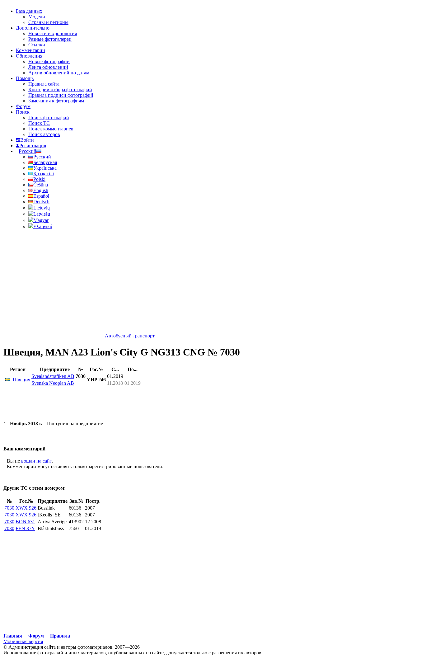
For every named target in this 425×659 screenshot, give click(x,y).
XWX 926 (26, 508)
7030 (9, 508)
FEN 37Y (25, 528)
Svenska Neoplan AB (52, 383)
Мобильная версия (23, 641)
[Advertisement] (133, 588)
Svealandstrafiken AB (52, 376)
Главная (12, 635)
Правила (60, 635)
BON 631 (25, 521)
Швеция (21, 379)
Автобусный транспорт (130, 335)
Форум (36, 635)
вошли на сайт (36, 461)
